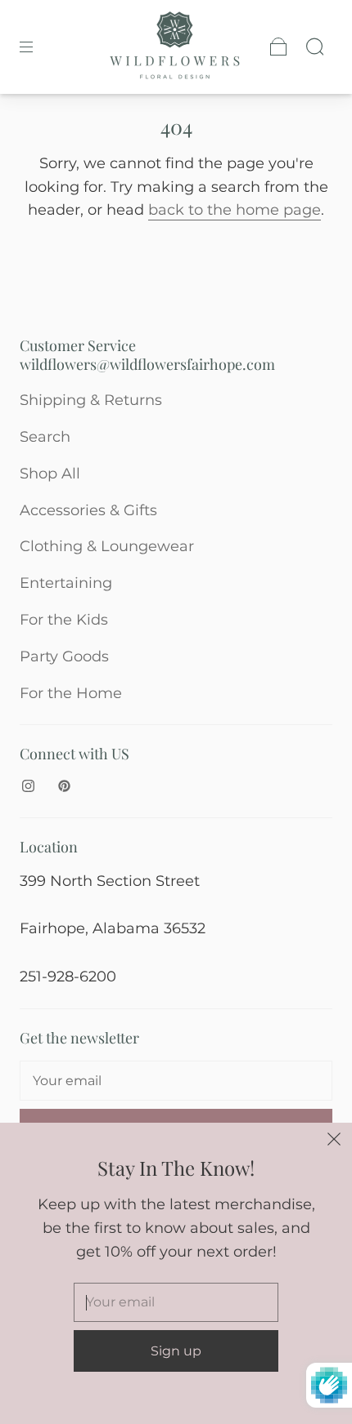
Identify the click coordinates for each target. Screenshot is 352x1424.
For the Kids (64, 620)
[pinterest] (64, 786)
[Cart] (278, 47)
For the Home (71, 693)
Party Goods (64, 656)
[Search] (314, 47)
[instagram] (28, 786)
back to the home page (234, 210)
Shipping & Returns (91, 400)
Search (45, 437)
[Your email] (176, 1081)
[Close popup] (334, 1141)
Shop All (50, 474)
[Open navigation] (38, 46)
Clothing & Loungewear (107, 546)
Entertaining (66, 583)
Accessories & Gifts (88, 510)
